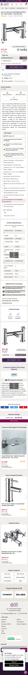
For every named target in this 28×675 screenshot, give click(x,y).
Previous (1, 1)
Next (26, 1)
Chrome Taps (15, 300)
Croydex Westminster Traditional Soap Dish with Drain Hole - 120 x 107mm (13, 456)
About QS (3, 619)
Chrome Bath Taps (6, 300)
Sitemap (3, 626)
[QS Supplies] (6, 4)
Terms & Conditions (22, 624)
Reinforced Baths (20, 577)
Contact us (4, 628)
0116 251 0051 (23, 613)
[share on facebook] (5, 407)
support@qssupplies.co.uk (9, 613)
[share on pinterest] (23, 407)
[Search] (12, 4)
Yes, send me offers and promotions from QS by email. (14, 646)
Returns (3, 633)
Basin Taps (7, 574)
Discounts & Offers (6, 624)
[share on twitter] (14, 407)
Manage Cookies (14, 665)
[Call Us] (17, 4)
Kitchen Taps (7, 577)
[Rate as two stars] (16, 418)
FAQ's (2, 631)
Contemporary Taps (7, 303)
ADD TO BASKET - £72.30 (16, 67)
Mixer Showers (20, 574)
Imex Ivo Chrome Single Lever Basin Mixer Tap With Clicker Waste (13, 504)
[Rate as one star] (15, 418)
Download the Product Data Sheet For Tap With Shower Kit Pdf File (15, 291)
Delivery (19, 619)
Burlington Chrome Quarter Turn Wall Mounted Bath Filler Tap (11, 552)
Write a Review (14, 421)
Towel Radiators (7, 581)
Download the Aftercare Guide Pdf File (15, 295)
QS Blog (3, 621)
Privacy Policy (20, 621)
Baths (20, 581)
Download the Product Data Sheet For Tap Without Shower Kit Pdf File (15, 287)
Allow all (14, 662)
